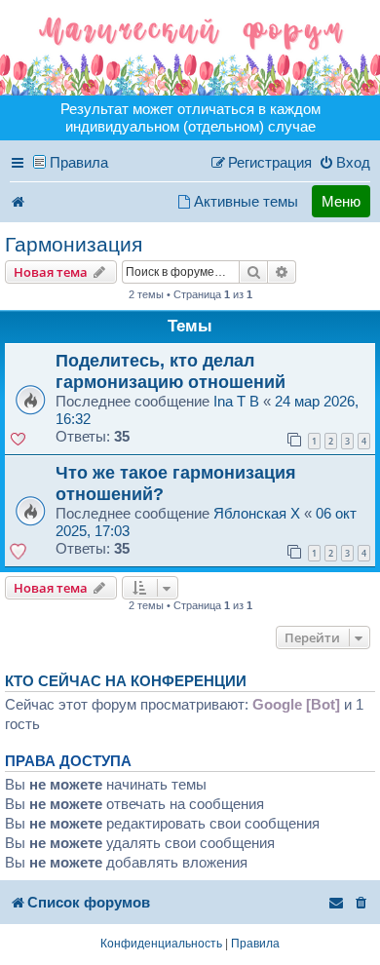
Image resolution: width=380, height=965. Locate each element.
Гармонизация (73, 244)
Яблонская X (256, 513)
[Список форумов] (190, 48)
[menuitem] (344, 162)
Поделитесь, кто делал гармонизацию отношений (170, 371)
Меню (341, 201)
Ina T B (236, 401)
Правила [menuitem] (79, 162)
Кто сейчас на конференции (126, 681)
